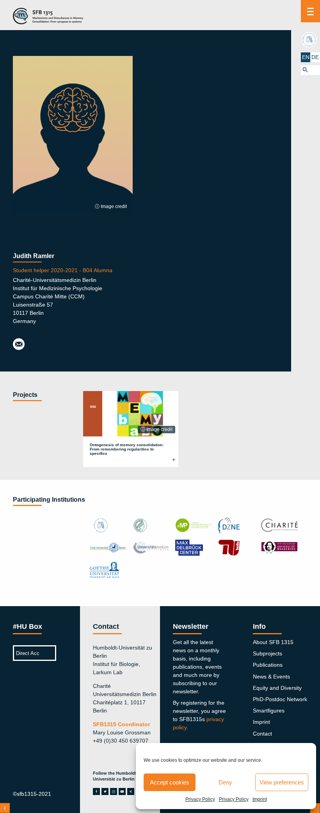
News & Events (271, 676)
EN (305, 57)
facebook (96, 791)
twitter (104, 791)
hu (310, 39)
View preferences (282, 782)
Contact (262, 733)
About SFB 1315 (273, 642)
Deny (225, 782)
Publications (268, 665)
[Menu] (310, 11)
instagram (113, 791)
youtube (122, 791)
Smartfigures (268, 710)
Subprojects (267, 653)
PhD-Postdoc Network (280, 699)
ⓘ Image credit (111, 206)
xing (130, 791)
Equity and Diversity (277, 688)
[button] (310, 70)
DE (315, 57)
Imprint (259, 799)
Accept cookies (169, 782)
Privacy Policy (200, 799)
